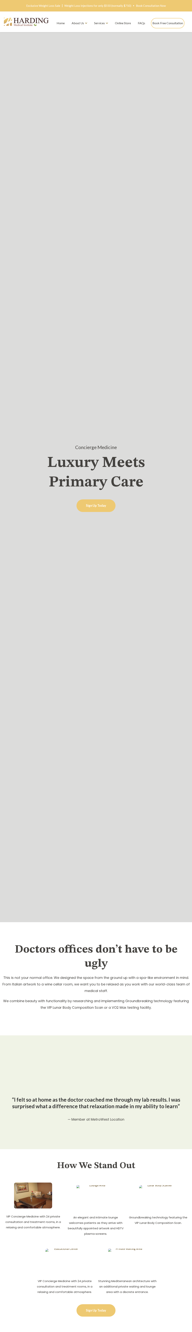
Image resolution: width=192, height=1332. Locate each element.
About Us (78, 23)
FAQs (141, 23)
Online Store (123, 23)
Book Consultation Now (151, 5)
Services (99, 23)
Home (61, 23)
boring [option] (96, 963)
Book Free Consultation (167, 23)
